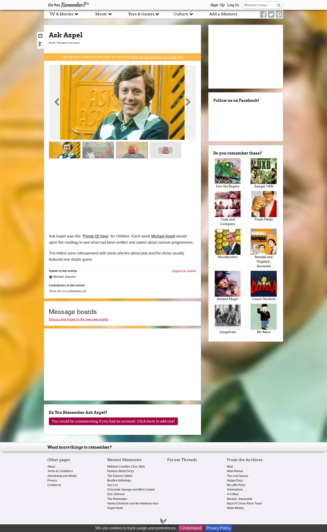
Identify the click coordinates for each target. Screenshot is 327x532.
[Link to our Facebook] (263, 14)
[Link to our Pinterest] (279, 14)
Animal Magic (227, 299)
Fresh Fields (264, 219)
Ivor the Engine (227, 186)
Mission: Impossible (240, 499)
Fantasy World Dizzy (120, 471)
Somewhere (235, 489)
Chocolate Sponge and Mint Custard (131, 489)
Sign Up (217, 5)
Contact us (54, 485)
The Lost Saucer (237, 476)
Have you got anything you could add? (157, 57)
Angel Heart (115, 508)
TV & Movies (62, 14)
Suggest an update (183, 271)
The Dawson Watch (120, 476)
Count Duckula (264, 299)
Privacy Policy (218, 528)
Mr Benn (264, 332)
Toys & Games (141, 14)
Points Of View (95, 236)
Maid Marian (235, 471)
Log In (233, 5)
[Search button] (279, 4)
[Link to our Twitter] (271, 14)
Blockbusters (228, 257)
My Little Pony (236, 485)
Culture (181, 14)
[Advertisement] (122, 197)
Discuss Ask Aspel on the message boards (78, 319)
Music (101, 14)
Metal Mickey (235, 508)
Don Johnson (116, 494)
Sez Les (112, 485)
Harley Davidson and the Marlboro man (132, 503)
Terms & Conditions (60, 471)
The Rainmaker (117, 499)
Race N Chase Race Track (244, 503)
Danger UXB (263, 186)
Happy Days (235, 480)
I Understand (191, 528)
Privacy (52, 480)
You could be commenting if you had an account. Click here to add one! (113, 421)
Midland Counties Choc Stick (126, 466)
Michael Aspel (163, 236)
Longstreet (228, 332)
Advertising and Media (62, 476)
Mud (230, 466)
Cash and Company (227, 222)
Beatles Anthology (119, 480)
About (51, 466)
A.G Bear (233, 494)
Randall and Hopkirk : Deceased (264, 261)
